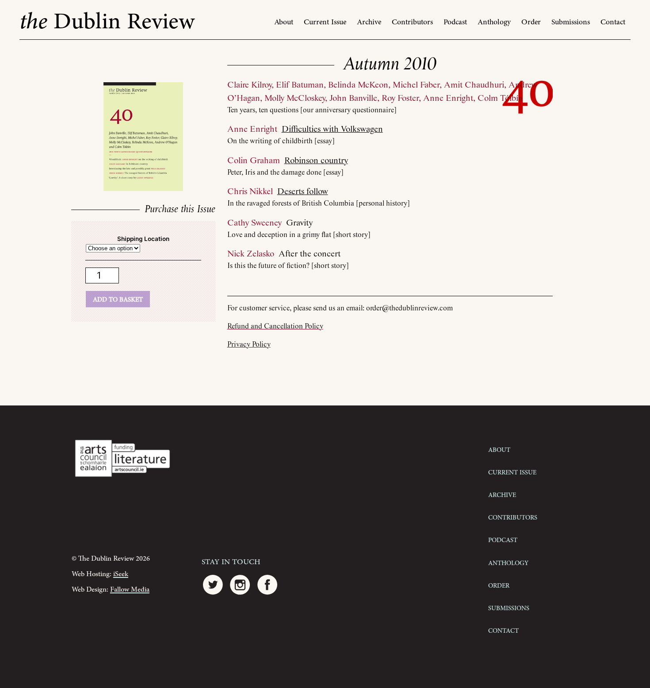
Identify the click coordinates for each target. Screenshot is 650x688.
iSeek (120, 574)
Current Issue (325, 22)
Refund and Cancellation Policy (275, 326)
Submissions (570, 22)
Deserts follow (302, 192)
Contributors (412, 22)
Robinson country (316, 161)
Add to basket (118, 299)
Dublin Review (107, 21)
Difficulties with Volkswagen (332, 129)
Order (531, 22)
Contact (612, 22)
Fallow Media (129, 589)
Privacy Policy (249, 344)
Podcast (455, 22)
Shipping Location (143, 238)
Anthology (494, 22)
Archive (369, 22)
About (283, 22)
